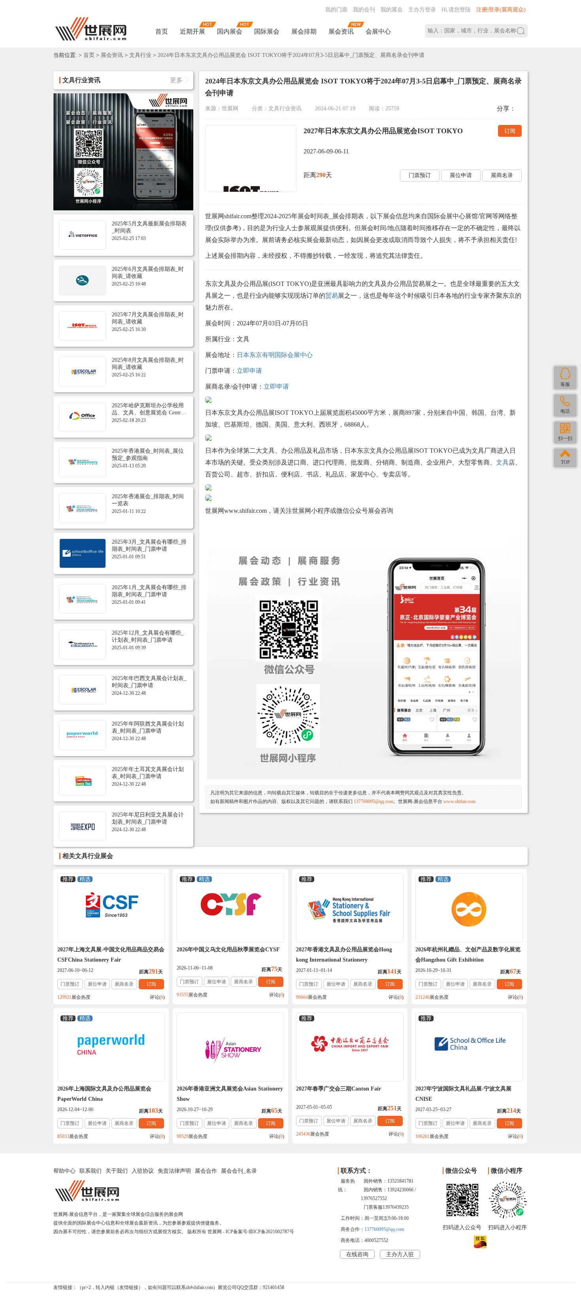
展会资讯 (341, 31)
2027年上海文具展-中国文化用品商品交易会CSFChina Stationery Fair (110, 955)
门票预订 (420, 175)
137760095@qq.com (373, 801)
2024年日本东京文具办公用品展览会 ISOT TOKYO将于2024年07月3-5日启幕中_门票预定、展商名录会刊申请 (291, 55)
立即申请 (249, 370)
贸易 (331, 295)
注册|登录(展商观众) (501, 10)
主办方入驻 (400, 1254)
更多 (176, 80)
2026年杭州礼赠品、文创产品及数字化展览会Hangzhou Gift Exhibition (468, 955)
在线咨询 (357, 1254)
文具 (502, 462)
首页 (161, 31)
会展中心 (378, 31)
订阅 (509, 131)
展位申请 (461, 175)
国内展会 (229, 31)
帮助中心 (64, 1171)
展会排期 (304, 31)
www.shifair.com (459, 801)
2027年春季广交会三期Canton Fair (338, 1089)
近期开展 (192, 31)
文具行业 (140, 55)
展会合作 (206, 1171)
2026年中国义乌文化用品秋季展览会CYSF (228, 950)
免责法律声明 (174, 1171)
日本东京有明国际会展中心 (275, 355)
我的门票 (336, 10)
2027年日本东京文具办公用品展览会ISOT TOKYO (383, 131)
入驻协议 (143, 1171)
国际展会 (266, 31)
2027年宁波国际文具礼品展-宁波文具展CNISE (463, 1094)
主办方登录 (422, 10)
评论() (157, 997)
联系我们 (90, 1171)
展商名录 (502, 175)
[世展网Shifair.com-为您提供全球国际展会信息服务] (90, 29)
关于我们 (117, 1171)
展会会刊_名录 (239, 1171)
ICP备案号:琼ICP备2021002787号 (260, 1231)
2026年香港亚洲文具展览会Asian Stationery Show (230, 1094)
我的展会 (392, 10)
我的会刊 (364, 10)
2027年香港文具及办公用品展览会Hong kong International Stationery (344, 955)
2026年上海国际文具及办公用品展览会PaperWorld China (104, 1094)
